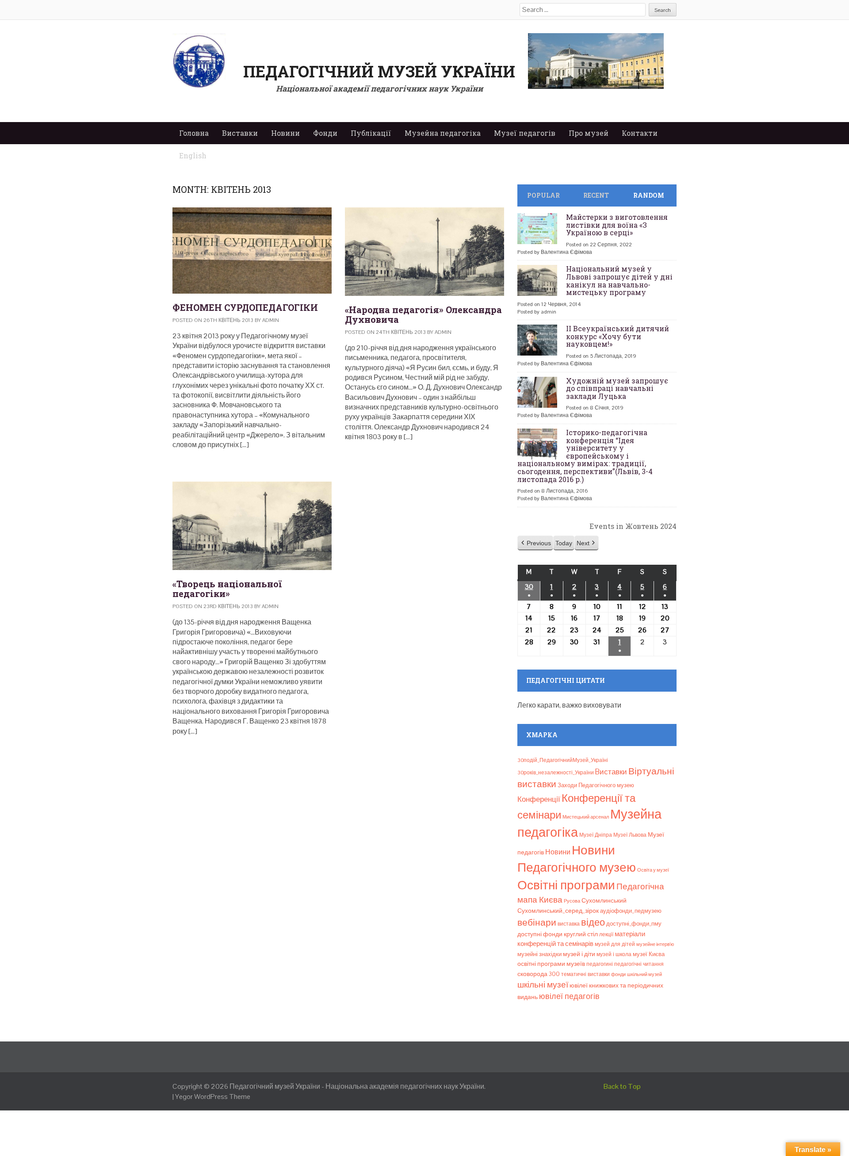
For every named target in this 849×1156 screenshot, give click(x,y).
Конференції (538, 799)
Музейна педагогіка (443, 133)
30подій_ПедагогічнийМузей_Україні (562, 760)
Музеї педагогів (524, 133)
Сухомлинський (604, 900)
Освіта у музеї (653, 870)
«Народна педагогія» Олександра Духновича (423, 314)
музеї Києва (649, 954)
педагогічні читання (639, 964)
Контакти (640, 133)
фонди (618, 974)
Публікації (371, 133)
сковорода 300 (538, 974)
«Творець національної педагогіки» (227, 588)
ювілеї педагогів (569, 996)
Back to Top (622, 1086)
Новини (285, 133)
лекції (606, 934)
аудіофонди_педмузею (631, 911)
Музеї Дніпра (595, 835)
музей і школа (614, 954)
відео (593, 922)
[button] (535, 543)
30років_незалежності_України (555, 772)
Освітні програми (566, 885)
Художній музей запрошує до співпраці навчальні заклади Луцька (617, 388)
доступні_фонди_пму (634, 923)
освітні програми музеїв (551, 964)
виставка (569, 923)
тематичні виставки (585, 974)
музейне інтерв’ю (655, 944)
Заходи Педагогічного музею (596, 785)
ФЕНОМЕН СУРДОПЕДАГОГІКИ (245, 307)
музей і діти (579, 954)
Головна (194, 133)
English (193, 155)
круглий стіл (581, 934)
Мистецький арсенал (585, 817)
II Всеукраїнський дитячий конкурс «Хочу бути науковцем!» (617, 336)
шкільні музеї (542, 984)
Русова (572, 901)
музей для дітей (615, 944)
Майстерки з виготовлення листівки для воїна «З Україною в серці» (617, 224)
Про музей (588, 133)
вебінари (536, 922)
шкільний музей (644, 974)
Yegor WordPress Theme (212, 1096)
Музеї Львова (629, 835)
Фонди (325, 133)
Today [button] (563, 543)
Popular (543, 195)
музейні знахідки (539, 954)
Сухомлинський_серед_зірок (558, 911)
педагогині (599, 964)
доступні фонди (539, 934)
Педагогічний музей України (379, 71)
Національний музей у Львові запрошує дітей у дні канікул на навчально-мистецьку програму (619, 280)
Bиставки (611, 772)
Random (648, 195)
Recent (596, 195)
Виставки (240, 133)
